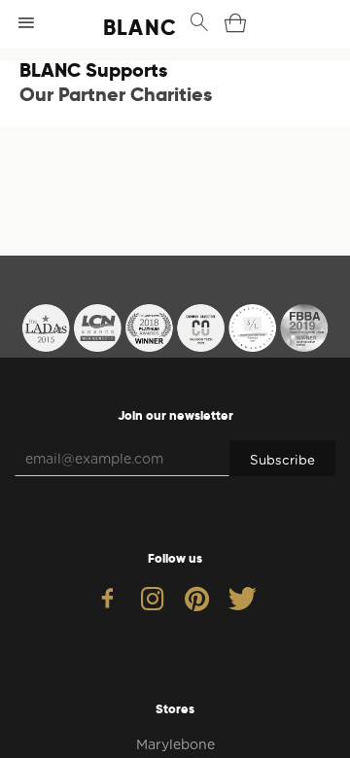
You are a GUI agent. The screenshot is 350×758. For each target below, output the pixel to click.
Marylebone (175, 744)
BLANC (120, 27)
